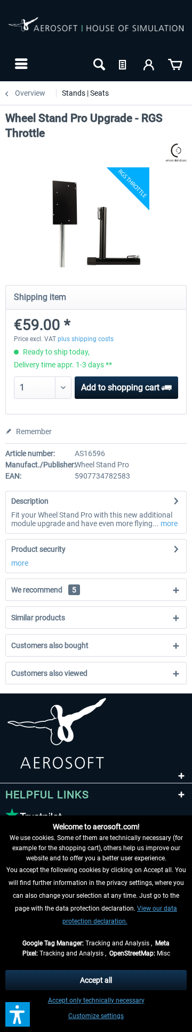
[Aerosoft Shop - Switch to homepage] (96, 31)
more (168, 523)
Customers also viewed (49, 673)
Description (30, 501)
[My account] (149, 63)
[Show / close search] (98, 63)
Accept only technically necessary (96, 1000)
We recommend (43, 590)
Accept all (96, 980)
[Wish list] (123, 63)
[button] (17, 1014)
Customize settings (96, 1016)
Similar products (38, 617)
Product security (38, 549)
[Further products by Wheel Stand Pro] (176, 152)
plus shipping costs (86, 339)
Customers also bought (50, 645)
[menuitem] (20, 63)
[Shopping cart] (175, 63)
